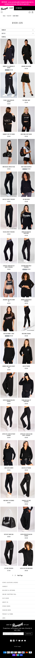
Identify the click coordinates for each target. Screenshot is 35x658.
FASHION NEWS (6, 610)
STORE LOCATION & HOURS (10, 582)
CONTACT (5, 586)
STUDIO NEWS (6, 606)
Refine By (4, 30)
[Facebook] (14, 640)
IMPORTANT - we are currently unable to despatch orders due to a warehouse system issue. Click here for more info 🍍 (18, 3)
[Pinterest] (16, 640)
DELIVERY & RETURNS (8, 590)
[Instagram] (11, 640)
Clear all (4, 37)
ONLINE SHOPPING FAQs (9, 594)
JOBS (3, 618)
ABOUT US (5, 602)
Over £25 (9, 16)
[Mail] (25, 640)
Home (4, 16)
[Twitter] (22, 640)
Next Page (20, 575)
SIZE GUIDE (5, 598)
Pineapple (19, 646)
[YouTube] (19, 640)
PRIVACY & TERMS (7, 614)
